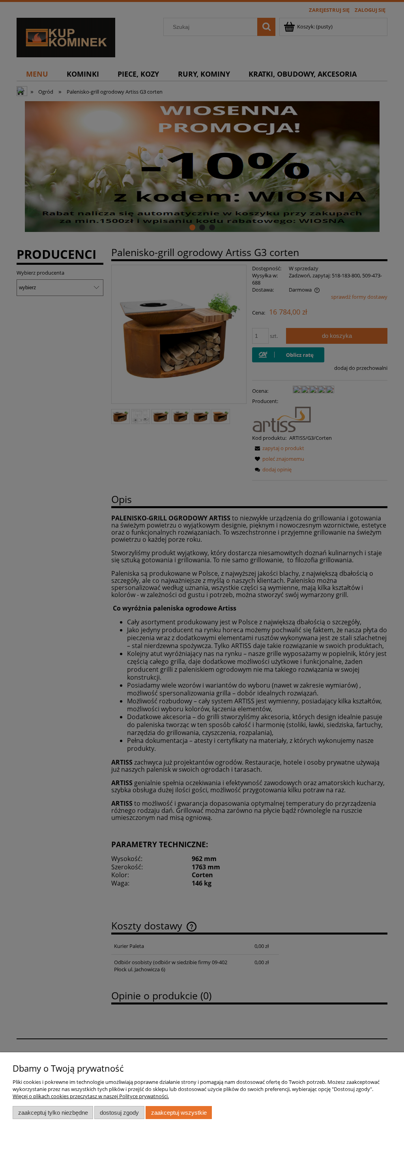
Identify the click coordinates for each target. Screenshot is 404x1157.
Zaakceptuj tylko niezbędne (53, 1112)
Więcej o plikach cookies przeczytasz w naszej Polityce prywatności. (91, 1096)
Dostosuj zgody (119, 1112)
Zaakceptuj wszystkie (179, 1112)
